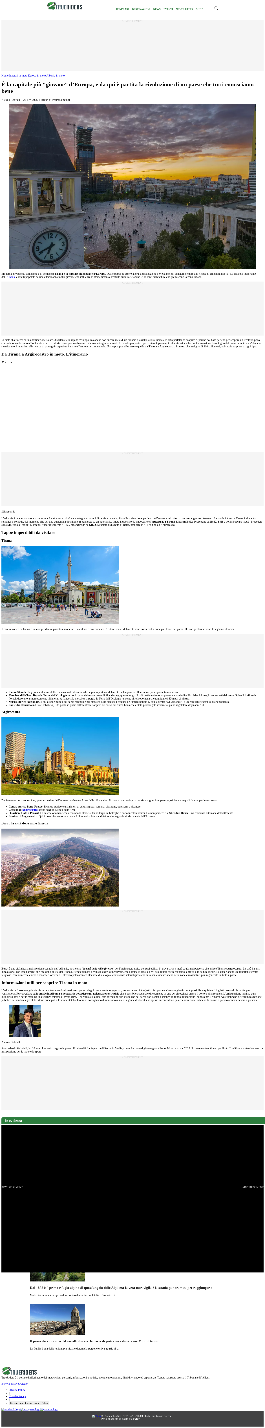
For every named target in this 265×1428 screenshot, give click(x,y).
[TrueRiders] (65, 9)
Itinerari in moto (18, 75)
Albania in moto (55, 75)
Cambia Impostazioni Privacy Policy (29, 1403)
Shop (199, 9)
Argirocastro (30, 809)
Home (4, 75)
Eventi (168, 9)
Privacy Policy (17, 1389)
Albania (11, 276)
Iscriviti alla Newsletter (14, 1383)
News (157, 9)
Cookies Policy (17, 1396)
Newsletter (184, 9)
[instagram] (30, 1409)
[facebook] (11, 1409)
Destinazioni (141, 9)
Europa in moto (37, 75)
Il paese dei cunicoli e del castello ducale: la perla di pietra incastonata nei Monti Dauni (94, 1341)
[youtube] (49, 1409)
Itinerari (122, 9)
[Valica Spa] (96, 1416)
